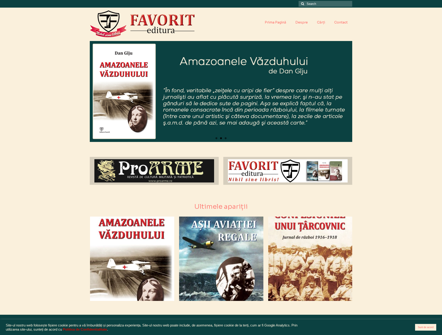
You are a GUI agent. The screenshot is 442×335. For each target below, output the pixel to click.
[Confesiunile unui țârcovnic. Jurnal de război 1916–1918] (310, 259)
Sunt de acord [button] (425, 327)
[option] (132, 259)
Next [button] (348, 258)
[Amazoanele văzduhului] (132, 259)
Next (356, 91)
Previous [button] (94, 258)
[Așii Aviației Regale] (221, 259)
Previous (86, 91)
